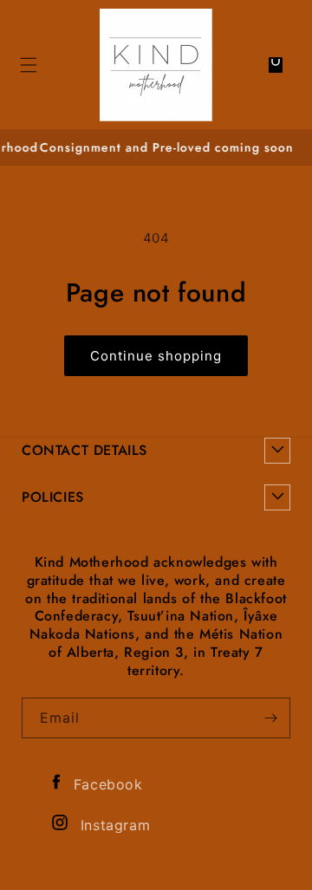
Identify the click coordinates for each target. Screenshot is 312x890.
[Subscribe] (270, 718)
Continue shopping (156, 356)
